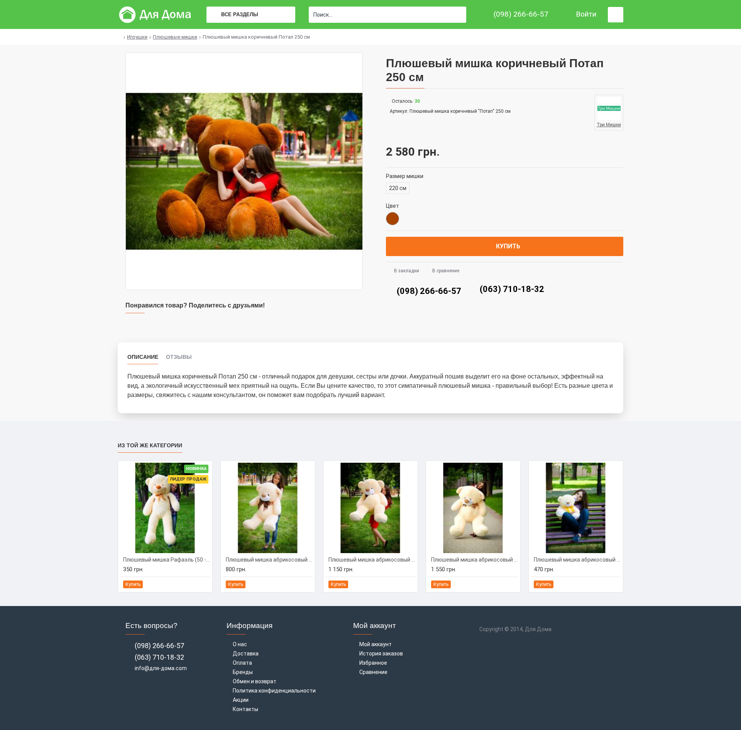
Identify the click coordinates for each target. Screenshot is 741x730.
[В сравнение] (204, 584)
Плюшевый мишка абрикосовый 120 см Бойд (269, 560)
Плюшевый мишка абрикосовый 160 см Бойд (372, 560)
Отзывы (179, 357)
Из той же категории (150, 445)
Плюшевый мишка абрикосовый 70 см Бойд (577, 560)
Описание (142, 357)
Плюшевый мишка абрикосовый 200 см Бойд (474, 560)
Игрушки (137, 37)
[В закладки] (195, 584)
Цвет (392, 206)
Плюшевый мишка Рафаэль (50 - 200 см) (166, 560)
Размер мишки (404, 176)
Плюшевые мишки (175, 37)
